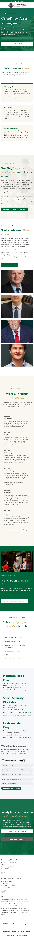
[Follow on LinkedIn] (5, 873)
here (19, 532)
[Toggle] (2, 637)
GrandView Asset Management (20, 690)
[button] (2, 5)
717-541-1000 (20, 1)
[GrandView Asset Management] (17, 5)
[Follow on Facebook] (2, 873)
